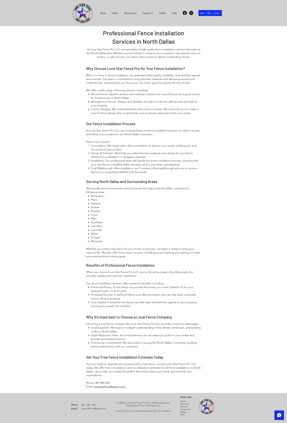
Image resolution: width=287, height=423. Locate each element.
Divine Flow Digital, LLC (150, 405)
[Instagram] (191, 13)
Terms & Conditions (162, 411)
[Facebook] (185, 13)
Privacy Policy (122, 411)
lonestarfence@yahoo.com (110, 386)
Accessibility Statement (140, 411)
